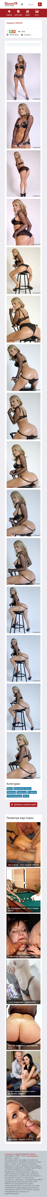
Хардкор (21, 792)
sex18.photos (32, 1156)
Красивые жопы (22, 788)
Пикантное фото (12, 4)
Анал (9, 788)
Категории (18, 15)
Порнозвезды (14, 796)
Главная (9, 15)
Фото (37, 15)
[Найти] (40, 4)
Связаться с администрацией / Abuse (20, 1154)
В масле (32, 792)
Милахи (11, 792)
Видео (27, 15)
